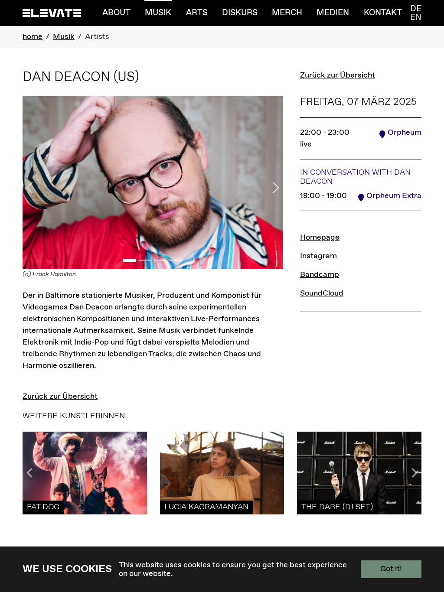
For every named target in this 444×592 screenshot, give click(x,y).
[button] (412, 472)
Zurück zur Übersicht (337, 75)
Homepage (320, 237)
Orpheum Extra (393, 196)
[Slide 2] (144, 260)
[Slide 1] (129, 260)
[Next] (263, 188)
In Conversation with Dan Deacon (355, 177)
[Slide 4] (176, 260)
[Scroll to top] (423, 545)
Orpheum (404, 132)
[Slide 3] (160, 260)
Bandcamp (319, 275)
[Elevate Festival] (52, 12)
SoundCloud (321, 293)
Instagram (318, 256)
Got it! (391, 569)
